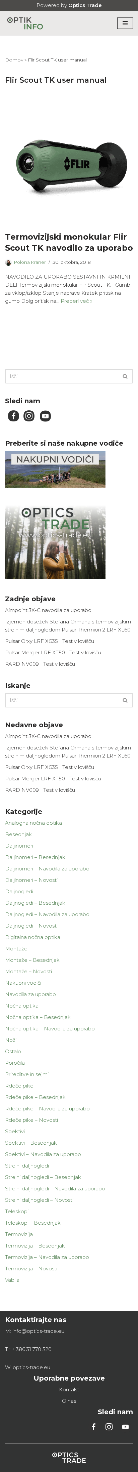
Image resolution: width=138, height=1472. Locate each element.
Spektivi (15, 1131)
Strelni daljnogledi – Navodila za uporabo (55, 1188)
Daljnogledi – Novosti (31, 926)
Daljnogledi (19, 891)
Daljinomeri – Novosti (31, 880)
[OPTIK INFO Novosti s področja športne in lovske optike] (25, 23)
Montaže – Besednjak (32, 960)
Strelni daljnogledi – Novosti (39, 1200)
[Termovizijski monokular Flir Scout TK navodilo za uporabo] (69, 160)
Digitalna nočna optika (32, 937)
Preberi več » (76, 301)
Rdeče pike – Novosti (31, 1120)
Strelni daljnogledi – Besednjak (43, 1177)
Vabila (12, 1280)
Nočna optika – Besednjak (38, 1017)
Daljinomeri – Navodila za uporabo (47, 868)
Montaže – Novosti (28, 971)
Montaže (16, 948)
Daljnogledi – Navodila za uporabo (47, 914)
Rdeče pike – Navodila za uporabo (47, 1108)
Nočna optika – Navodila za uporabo (50, 1028)
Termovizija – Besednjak (35, 1245)
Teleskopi (16, 1211)
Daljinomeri (19, 846)
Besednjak (18, 834)
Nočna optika (22, 1006)
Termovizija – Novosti (31, 1268)
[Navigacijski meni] (125, 23)
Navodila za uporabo (30, 994)
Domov (14, 60)
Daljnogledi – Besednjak (35, 903)
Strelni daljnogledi (27, 1165)
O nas (69, 1401)
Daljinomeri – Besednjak (35, 857)
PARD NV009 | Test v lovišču (40, 664)
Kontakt (69, 1389)
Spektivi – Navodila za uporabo (43, 1154)
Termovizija (19, 1234)
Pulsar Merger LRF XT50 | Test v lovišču (53, 652)
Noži (10, 1040)
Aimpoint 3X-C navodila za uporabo (48, 610)
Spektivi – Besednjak (31, 1143)
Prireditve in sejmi (27, 1074)
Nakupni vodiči (23, 983)
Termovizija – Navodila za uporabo (47, 1257)
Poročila (15, 1063)
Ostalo (13, 1051)
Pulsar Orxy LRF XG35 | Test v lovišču (49, 641)
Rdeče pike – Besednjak (35, 1097)
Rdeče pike (19, 1085)
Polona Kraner (30, 262)
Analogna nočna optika (33, 823)
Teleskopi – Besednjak (33, 1223)
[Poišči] (125, 376)
